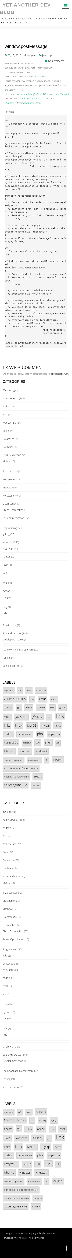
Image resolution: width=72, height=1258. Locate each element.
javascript (47, 55)
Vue (5, 572)
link (60, 716)
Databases (8, 439)
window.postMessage (26, 46)
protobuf (27, 743)
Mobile (6, 461)
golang (6, 534)
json (49, 717)
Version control (11, 665)
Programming (10, 528)
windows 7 (41, 751)
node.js (6, 556)
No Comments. (56, 61)
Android (7, 406)
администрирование (13, 760)
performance (25, 734)
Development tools (13, 639)
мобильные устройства (16, 776)
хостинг (36, 785)
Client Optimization (13, 510)
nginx (58, 725)
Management (10, 479)
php (5, 582)
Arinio (41, 1237)
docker (8, 707)
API (4, 414)
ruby (5, 607)
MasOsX (7, 487)
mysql (45, 725)
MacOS (31, 725)
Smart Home (9, 625)
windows (24, 751)
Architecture (9, 422)
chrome (41, 690)
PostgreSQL (11, 742)
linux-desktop (10, 471)
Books (6, 430)
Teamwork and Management (18, 649)
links (7, 725)
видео (58, 759)
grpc (52, 707)
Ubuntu (9, 751)
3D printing (9, 390)
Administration (10, 398)
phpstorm (54, 734)
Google (41, 707)
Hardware (8, 447)
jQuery (37, 716)
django (6, 597)
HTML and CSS (11, 455)
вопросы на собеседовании (21, 768)
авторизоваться (59, 373)
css (32, 699)
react (5, 564)
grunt (62, 707)
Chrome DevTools (15, 699)
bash (29, 690)
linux (18, 725)
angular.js (8, 690)
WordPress (21, 1237)
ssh (57, 743)
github (29, 707)
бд (47, 760)
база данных (34, 760)
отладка (38, 776)
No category (9, 495)
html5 (7, 716)
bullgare (31, 55)
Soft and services (12, 633)
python (6, 591)
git (19, 707)
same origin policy (36, 76)
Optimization (9, 503)
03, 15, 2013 (14, 55)
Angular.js (8, 548)
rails (5, 613)
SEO (38, 742)
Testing (6, 657)
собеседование (15, 785)
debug (42, 699)
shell (48, 742)
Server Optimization (13, 518)
